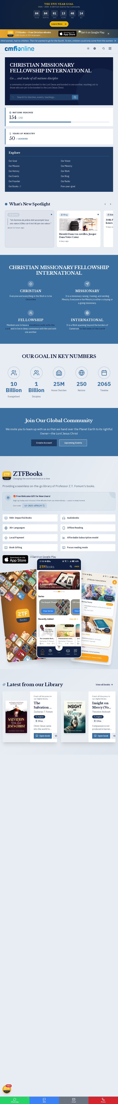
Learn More (56, 24)
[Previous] (105, 204)
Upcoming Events (73, 442)
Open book (44, 735)
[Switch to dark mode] (88, 48)
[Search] (103, 48)
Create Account (44, 442)
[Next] (110, 204)
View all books (103, 684)
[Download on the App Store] (67, 34)
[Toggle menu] (110, 48)
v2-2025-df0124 (33, 505)
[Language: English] (96, 48)
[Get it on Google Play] (91, 34)
